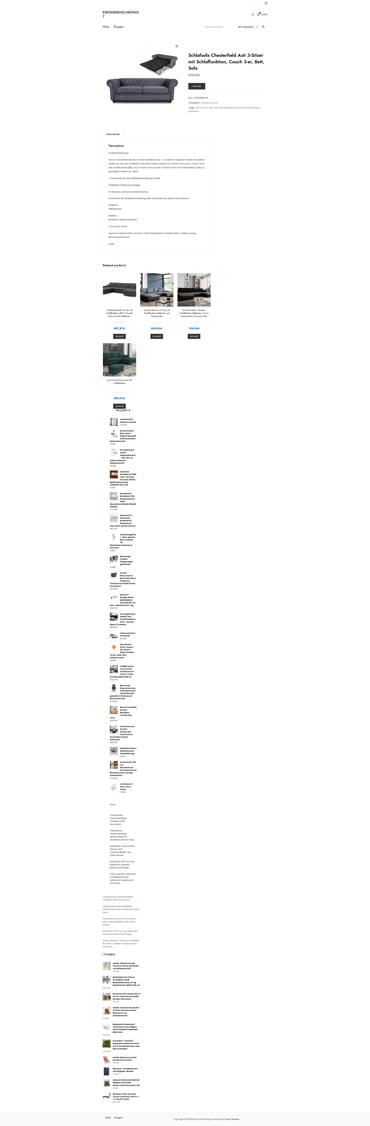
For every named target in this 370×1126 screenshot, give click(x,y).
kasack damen (252, 107)
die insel (213, 107)
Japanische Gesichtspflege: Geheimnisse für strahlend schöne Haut (122, 835)
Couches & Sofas (209, 102)
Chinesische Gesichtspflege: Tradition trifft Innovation (118, 820)
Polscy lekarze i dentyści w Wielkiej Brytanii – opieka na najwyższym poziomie (123, 878)
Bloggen (119, 27)
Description (113, 134)
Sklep (106, 27)
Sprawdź (197, 86)
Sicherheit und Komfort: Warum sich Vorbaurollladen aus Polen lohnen (122, 850)
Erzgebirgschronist (121, 14)
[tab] (113, 134)
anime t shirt (201, 107)
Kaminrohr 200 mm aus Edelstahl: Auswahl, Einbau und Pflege (122, 864)
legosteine (193, 111)
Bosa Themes (232, 1119)
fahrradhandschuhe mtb (231, 107)
